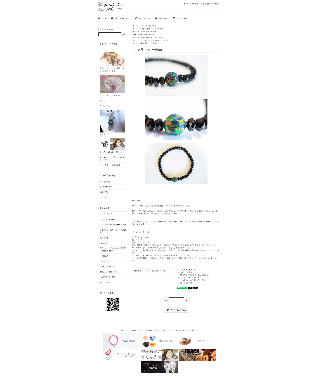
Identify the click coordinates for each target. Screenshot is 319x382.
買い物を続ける (186, 283)
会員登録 (206, 4)
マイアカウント (192, 4)
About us (103, 243)
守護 (154, 32)
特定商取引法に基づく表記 (156, 330)
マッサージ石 (105, 106)
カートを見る (181, 18)
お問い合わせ (163, 18)
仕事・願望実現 (158, 29)
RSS (101, 282)
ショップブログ (144, 18)
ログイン (217, 4)
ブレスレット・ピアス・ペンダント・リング (113, 158)
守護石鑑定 (104, 238)
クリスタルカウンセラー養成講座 (113, 225)
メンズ (102, 101)
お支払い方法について (108, 266)
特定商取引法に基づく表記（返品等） (195, 275)
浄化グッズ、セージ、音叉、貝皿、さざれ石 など (112, 69)
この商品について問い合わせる (192, 280)
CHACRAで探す (145, 40)
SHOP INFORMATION (108, 219)
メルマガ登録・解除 (107, 277)
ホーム (104, 18)
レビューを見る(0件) (188, 270)
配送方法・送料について (109, 272)
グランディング (158, 37)
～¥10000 (153, 43)
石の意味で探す (145, 29)
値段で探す (143, 43)
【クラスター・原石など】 (110, 165)
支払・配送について (122, 18)
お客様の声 (104, 256)
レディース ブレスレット (149, 26)
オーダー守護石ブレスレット (111, 152)
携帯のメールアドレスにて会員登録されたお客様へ (113, 249)
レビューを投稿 (186, 272)
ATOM (107, 282)
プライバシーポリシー (177, 330)
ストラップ (104, 134)
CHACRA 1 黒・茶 (160, 40)
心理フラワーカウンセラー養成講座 (113, 231)
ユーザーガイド (106, 214)
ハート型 (103, 197)
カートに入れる (178, 309)
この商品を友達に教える (189, 277)
